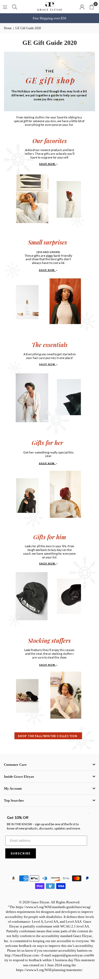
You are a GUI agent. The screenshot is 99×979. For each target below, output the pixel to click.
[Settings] (82, 6)
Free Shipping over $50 (49, 18)
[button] (91, 6)
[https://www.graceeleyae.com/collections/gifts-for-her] (48, 452)
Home (8, 28)
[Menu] (5, 6)
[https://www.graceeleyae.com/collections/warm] (48, 735)
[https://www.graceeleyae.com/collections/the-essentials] (49, 354)
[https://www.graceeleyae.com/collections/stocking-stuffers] (49, 652)
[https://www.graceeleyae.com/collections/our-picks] (49, 152)
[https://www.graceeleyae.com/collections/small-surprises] (48, 255)
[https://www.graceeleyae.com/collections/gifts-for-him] (48, 550)
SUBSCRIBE (21, 853)
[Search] (14, 6)
